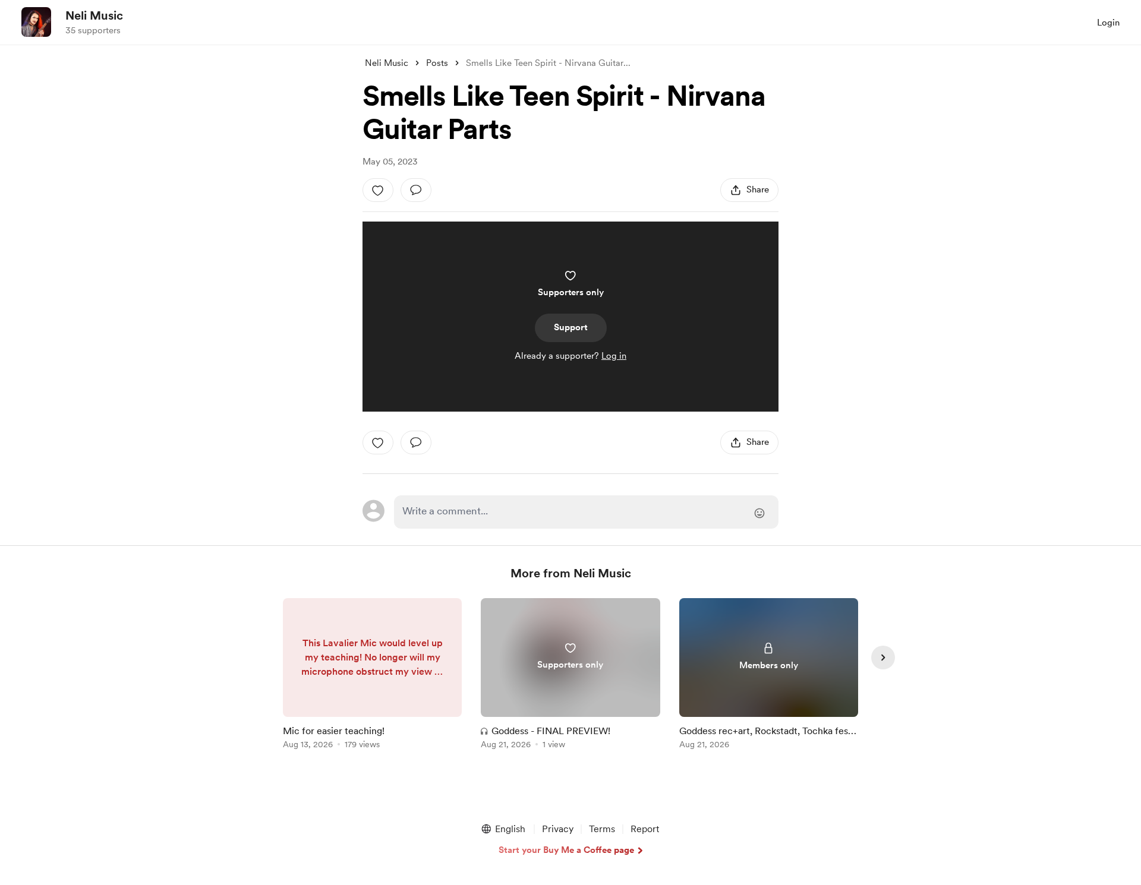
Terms (602, 829)
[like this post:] (378, 190)
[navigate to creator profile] (36, 22)
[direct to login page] (586, 512)
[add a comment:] (416, 190)
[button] (502, 829)
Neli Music (94, 15)
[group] (372, 675)
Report (645, 829)
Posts (437, 63)
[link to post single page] (372, 675)
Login (1108, 22)
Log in (613, 355)
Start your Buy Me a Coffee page (566, 850)
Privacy (557, 829)
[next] (883, 657)
